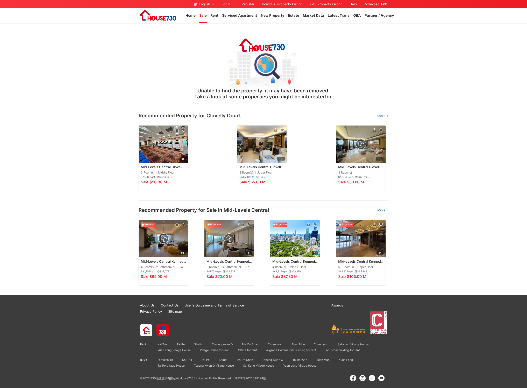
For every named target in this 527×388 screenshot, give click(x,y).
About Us (147, 305)
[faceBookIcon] (353, 378)
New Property (272, 15)
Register (248, 4)
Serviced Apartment (239, 15)
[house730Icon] (146, 330)
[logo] (158, 15)
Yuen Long (321, 344)
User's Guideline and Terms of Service (214, 305)
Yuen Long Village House (174, 350)
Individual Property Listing (281, 4)
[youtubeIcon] (381, 378)
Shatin (198, 344)
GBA (357, 15)
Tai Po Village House (171, 365)
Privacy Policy (151, 311)
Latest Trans (339, 15)
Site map (175, 311)
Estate (293, 15)
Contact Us (169, 305)
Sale (203, 15)
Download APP (375, 4)
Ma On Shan (250, 344)
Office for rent (247, 350)
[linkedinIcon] (372, 378)
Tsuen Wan (275, 344)
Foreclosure (165, 359)
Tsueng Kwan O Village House (214, 365)
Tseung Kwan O (222, 344)
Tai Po (181, 344)
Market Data (313, 15)
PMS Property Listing (326, 4)
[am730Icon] (161, 330)
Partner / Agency (379, 15)
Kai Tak (162, 344)
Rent (214, 15)
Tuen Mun (298, 344)
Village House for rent (214, 350)
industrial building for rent (342, 350)
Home (190, 15)
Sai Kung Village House (353, 344)
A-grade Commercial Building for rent (291, 350)
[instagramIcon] (362, 378)
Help (354, 4)
